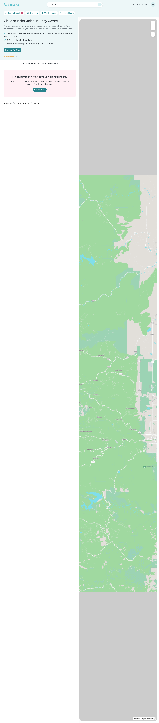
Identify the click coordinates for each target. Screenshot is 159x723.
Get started (39, 89)
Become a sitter (139, 4)
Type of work (14, 13)
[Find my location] (153, 34)
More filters (68, 13)
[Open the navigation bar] (153, 4)
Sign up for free (12, 50)
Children (33, 13)
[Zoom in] (153, 23)
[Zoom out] (153, 28)
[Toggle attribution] (154, 718)
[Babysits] (11, 4)
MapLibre (137, 719)
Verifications (50, 13)
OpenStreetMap (147, 719)
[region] (118, 370)
